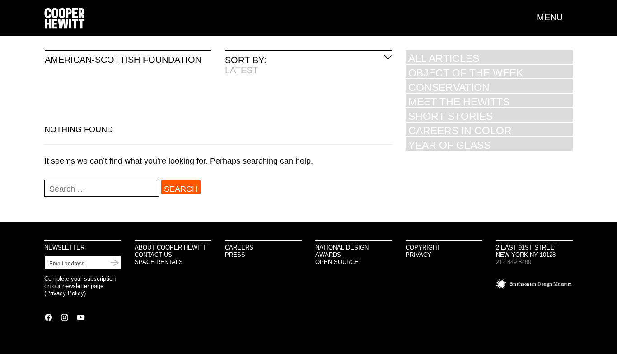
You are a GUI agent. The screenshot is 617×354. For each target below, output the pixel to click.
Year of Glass (449, 145)
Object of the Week (465, 72)
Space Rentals (159, 262)
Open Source (337, 262)
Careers (239, 247)
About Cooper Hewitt (170, 247)
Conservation (449, 87)
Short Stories (450, 116)
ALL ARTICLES (443, 58)
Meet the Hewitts (458, 101)
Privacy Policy (65, 293)
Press (235, 254)
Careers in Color (460, 130)
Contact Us (153, 254)
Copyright (423, 247)
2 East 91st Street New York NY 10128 (527, 251)
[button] (555, 17)
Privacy (418, 254)
